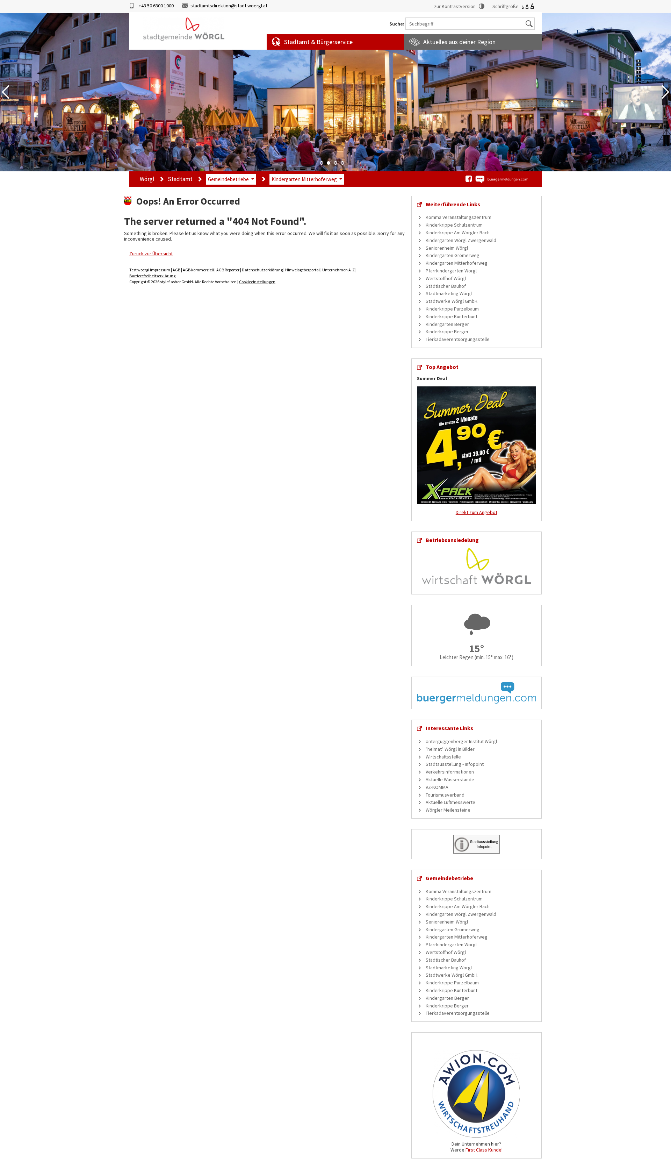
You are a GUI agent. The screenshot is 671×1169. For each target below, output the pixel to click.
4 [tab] (342, 163)
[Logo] (183, 29)
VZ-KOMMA (437, 787)
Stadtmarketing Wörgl (449, 293)
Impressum (160, 269)
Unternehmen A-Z (338, 269)
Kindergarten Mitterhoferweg (304, 179)
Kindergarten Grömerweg (452, 255)
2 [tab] (328, 163)
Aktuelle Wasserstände (450, 779)
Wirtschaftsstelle (443, 757)
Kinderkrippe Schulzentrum (454, 225)
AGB (176, 269)
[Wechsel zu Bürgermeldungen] (501, 179)
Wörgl (147, 179)
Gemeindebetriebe (228, 179)
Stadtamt (180, 179)
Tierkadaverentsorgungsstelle (458, 339)
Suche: (396, 24)
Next (665, 92)
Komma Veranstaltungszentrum (458, 217)
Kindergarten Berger (447, 324)
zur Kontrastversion (455, 6)
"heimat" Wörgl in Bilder (450, 749)
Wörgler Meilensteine (448, 810)
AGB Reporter (227, 269)
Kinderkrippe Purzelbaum (452, 309)
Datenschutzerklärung (262, 269)
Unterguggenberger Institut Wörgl (461, 741)
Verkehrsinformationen (450, 772)
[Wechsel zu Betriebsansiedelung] (476, 565)
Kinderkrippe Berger (447, 331)
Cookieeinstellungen (257, 281)
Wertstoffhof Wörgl (446, 278)
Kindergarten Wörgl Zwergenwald (461, 240)
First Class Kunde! (484, 1150)
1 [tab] (321, 163)
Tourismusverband (445, 795)
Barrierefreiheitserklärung (152, 275)
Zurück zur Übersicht (151, 253)
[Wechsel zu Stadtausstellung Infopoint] (476, 843)
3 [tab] (335, 163)
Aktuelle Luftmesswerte (450, 802)
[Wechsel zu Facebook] (469, 179)
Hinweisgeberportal (302, 269)
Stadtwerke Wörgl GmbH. (452, 301)
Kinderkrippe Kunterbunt (451, 316)
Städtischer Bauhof (446, 286)
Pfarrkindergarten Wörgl (451, 271)
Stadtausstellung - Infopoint (455, 764)
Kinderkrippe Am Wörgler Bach (458, 232)
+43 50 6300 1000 (156, 5)
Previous (5, 92)
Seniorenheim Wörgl (447, 248)
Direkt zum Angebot (476, 512)
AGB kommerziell (198, 269)
